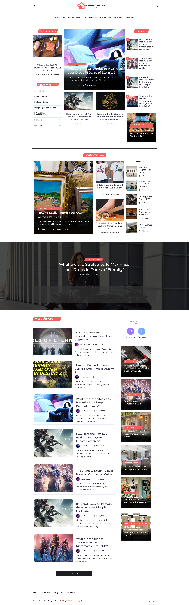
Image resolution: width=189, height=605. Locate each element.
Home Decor (60, 17)
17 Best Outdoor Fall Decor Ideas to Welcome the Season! (135, 499)
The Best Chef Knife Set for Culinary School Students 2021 (141, 133)
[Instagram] (34, 6)
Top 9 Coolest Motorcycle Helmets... (145, 183)
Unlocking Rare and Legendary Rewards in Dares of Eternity (93, 336)
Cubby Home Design (73, 601)
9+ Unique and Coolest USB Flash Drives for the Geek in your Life (136, 368)
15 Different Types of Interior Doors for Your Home (135, 434)
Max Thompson (76, 85)
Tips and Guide (74, 17)
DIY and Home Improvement (95, 17)
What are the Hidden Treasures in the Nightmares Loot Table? (146, 101)
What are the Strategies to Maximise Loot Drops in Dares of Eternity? (93, 402)
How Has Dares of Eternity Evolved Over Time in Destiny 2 (94, 369)
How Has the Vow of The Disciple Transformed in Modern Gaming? (78, 116)
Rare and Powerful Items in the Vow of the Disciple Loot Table (146, 82)
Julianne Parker (46, 229)
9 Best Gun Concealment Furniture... (145, 212)
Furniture (130, 17)
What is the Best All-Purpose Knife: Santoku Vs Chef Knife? (47, 67)
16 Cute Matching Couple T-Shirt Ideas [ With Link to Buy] (110, 187)
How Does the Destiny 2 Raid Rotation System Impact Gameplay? (146, 44)
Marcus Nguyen (58, 299)
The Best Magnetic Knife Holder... (146, 169)
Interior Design (115, 17)
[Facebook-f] (30, 6)
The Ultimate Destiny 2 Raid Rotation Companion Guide (145, 63)
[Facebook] (142, 333)
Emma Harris (42, 74)
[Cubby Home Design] (92, 5)
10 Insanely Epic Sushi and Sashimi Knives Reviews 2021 (109, 226)
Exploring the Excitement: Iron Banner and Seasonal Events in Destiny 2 (110, 116)
